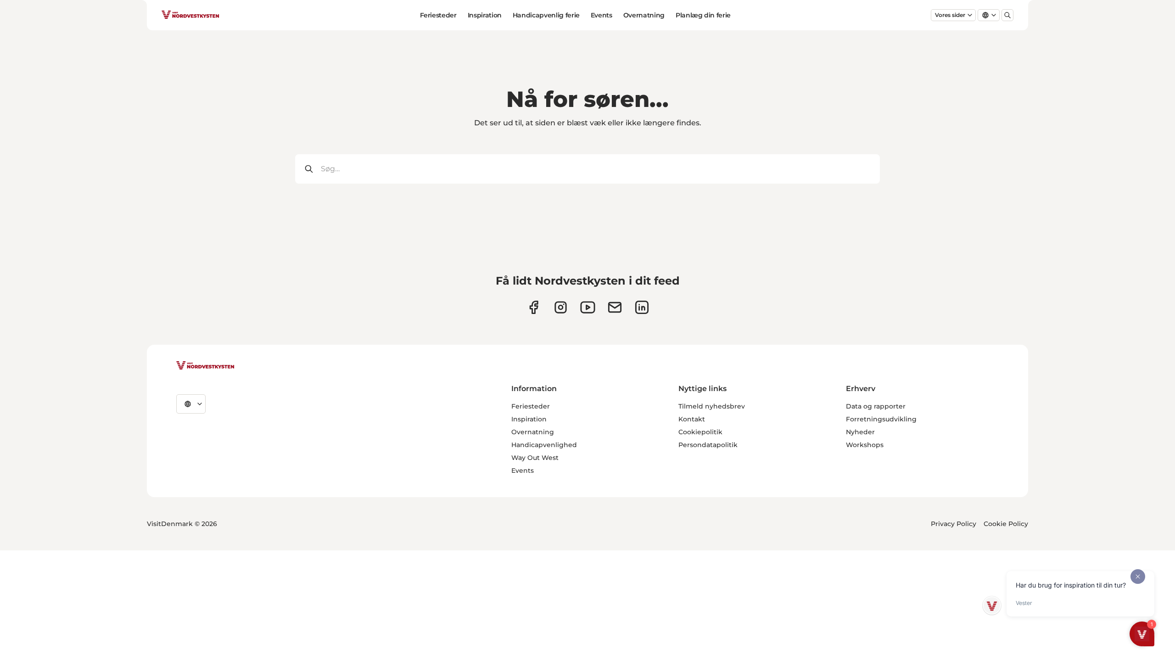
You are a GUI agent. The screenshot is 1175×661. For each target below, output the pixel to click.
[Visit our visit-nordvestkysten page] (642, 307)
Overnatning (644, 15)
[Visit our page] (534, 307)
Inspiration (485, 15)
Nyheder (860, 432)
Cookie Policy (1006, 524)
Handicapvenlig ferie (546, 15)
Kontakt (691, 419)
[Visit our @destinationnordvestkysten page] (588, 307)
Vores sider (950, 14)
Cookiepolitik (700, 432)
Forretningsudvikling (881, 419)
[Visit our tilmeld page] (615, 307)
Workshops (865, 445)
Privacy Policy (953, 524)
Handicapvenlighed (544, 445)
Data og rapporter (876, 406)
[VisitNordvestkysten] (205, 365)
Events (601, 15)
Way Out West (535, 458)
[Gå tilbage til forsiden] (190, 15)
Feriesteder (438, 15)
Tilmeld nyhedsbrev (711, 406)
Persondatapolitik (708, 445)
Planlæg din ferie (703, 15)
